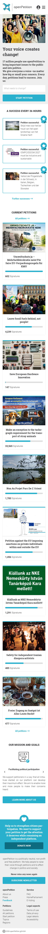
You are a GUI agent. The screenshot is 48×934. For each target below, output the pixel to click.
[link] (43, 8)
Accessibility (32, 919)
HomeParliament (35, 897)
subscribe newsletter (24, 880)
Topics (6, 919)
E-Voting (31, 900)
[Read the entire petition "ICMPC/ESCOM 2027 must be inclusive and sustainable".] (12, 156)
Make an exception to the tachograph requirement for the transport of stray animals (24, 433)
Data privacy (32, 913)
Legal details (33, 916)
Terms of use (33, 910)
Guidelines (8, 910)
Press (5, 897)
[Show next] (43, 771)
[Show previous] (5, 771)
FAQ (29, 894)
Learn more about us (24, 800)
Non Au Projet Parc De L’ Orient (24, 488)
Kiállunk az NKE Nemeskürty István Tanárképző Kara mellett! (24, 601)
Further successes (21, 198)
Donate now (24, 845)
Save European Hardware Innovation (24, 375)
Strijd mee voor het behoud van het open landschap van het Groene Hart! (31, 128)
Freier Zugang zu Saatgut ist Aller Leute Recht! (24, 712)
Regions (6, 922)
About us (7, 894)
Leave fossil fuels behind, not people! (24, 320)
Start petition (24, 98)
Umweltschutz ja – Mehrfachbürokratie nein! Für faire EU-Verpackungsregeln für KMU (24, 261)
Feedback (7, 900)
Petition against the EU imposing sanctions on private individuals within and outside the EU (24, 544)
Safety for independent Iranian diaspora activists (24, 656)
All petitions (21, 218)
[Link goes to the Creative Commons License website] (4, 931)
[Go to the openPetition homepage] (17, 7)
